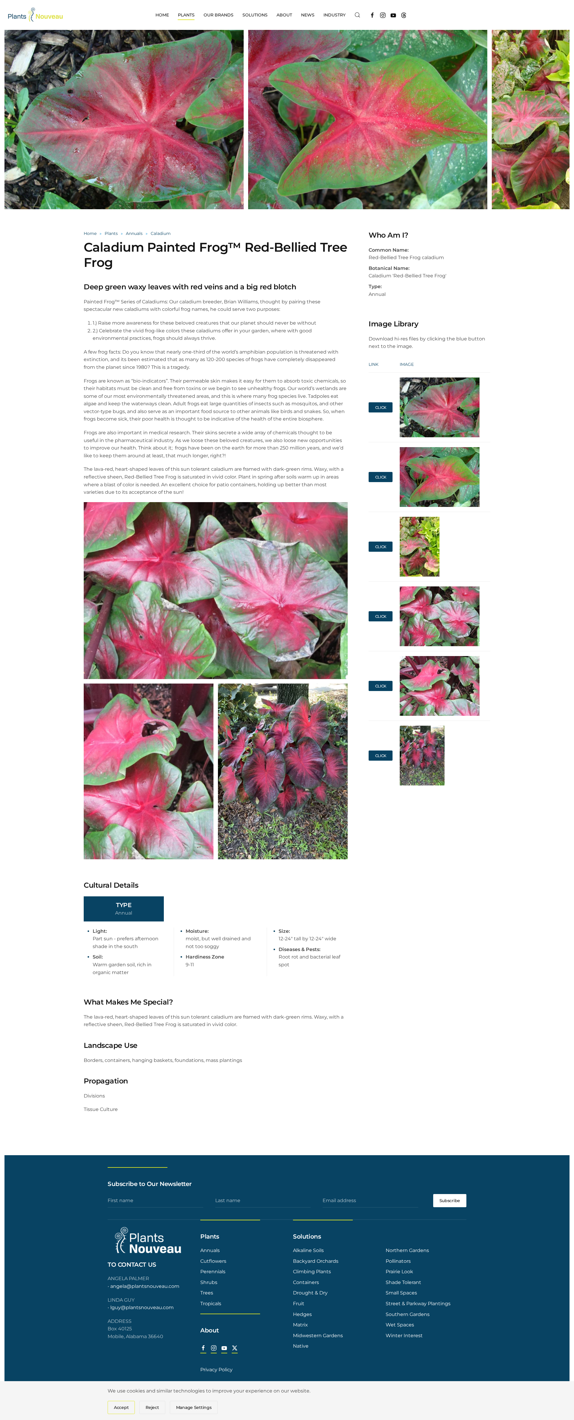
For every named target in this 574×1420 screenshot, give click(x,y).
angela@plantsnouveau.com (144, 1286)
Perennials (212, 1271)
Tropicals (210, 1303)
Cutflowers (213, 1261)
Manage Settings (194, 1407)
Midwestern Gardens (318, 1335)
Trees (206, 1293)
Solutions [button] (255, 15)
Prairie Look (399, 1271)
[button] (358, 15)
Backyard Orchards (315, 1261)
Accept (121, 1407)
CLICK (381, 407)
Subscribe (449, 1200)
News (308, 15)
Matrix (300, 1325)
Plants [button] (186, 15)
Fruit (298, 1303)
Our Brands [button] (218, 15)
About (209, 1330)
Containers (306, 1282)
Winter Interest (404, 1335)
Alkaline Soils (308, 1250)
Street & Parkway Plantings (418, 1303)
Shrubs (208, 1282)
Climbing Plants (312, 1271)
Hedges (302, 1314)
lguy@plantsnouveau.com (142, 1307)
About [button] (284, 15)
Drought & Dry (310, 1293)
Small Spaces (401, 1293)
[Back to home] (36, 15)
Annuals (210, 1250)
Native (301, 1346)
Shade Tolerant (403, 1282)
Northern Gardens (407, 1250)
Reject (152, 1407)
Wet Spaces (400, 1325)
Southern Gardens (408, 1314)
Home (162, 15)
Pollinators (398, 1261)
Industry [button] (334, 15)
